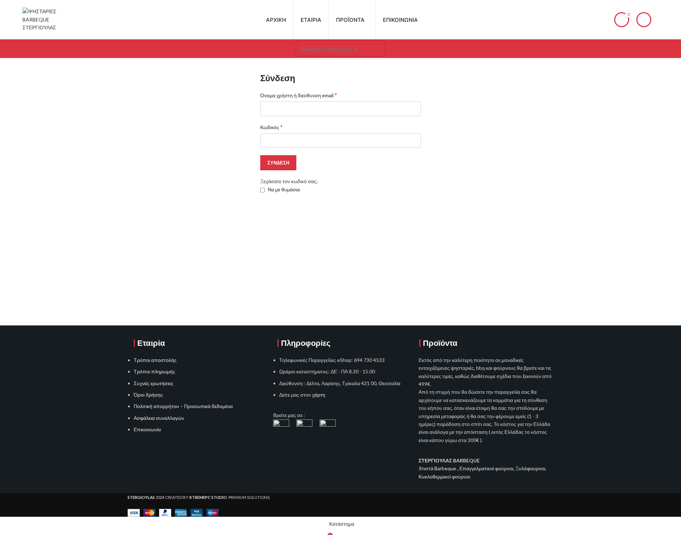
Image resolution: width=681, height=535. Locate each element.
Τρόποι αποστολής (155, 360)
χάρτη (318, 395)
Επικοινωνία (147, 429)
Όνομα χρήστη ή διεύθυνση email (298, 95)
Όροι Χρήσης (148, 395)
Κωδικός (271, 126)
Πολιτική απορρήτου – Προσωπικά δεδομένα (183, 406)
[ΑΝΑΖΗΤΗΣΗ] (377, 48)
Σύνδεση (278, 163)
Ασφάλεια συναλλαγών (159, 418)
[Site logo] (46, 19)
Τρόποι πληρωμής (154, 371)
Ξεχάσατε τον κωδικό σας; (289, 181)
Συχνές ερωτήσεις (153, 383)
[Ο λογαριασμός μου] (644, 20)
